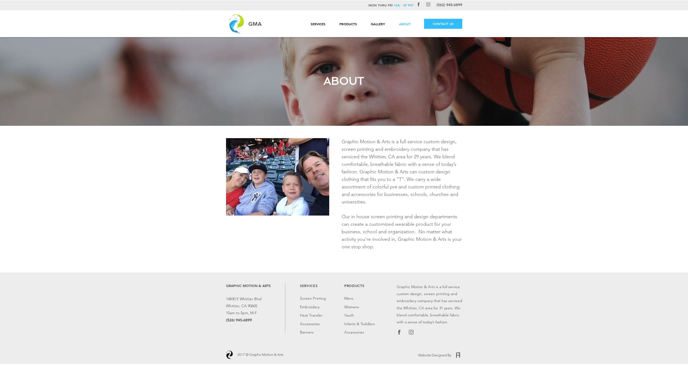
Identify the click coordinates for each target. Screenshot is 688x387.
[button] (322, 24)
